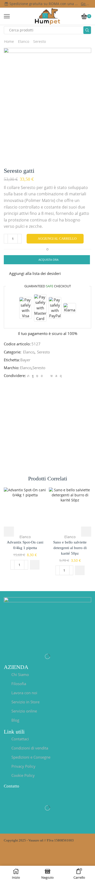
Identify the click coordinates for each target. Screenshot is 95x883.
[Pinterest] (42, 375)
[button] (35, 565)
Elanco (23, 41)
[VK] (37, 375)
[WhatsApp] (56, 375)
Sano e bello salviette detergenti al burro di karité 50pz (70, 547)
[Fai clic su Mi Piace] (33, 375)
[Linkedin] (51, 375)
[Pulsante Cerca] (87, 30)
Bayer (25, 359)
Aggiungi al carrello (57, 238)
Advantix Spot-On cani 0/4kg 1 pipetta (25, 545)
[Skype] (60, 375)
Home (9, 41)
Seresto (39, 41)
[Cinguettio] (28, 375)
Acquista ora (49, 259)
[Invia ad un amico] (46, 375)
